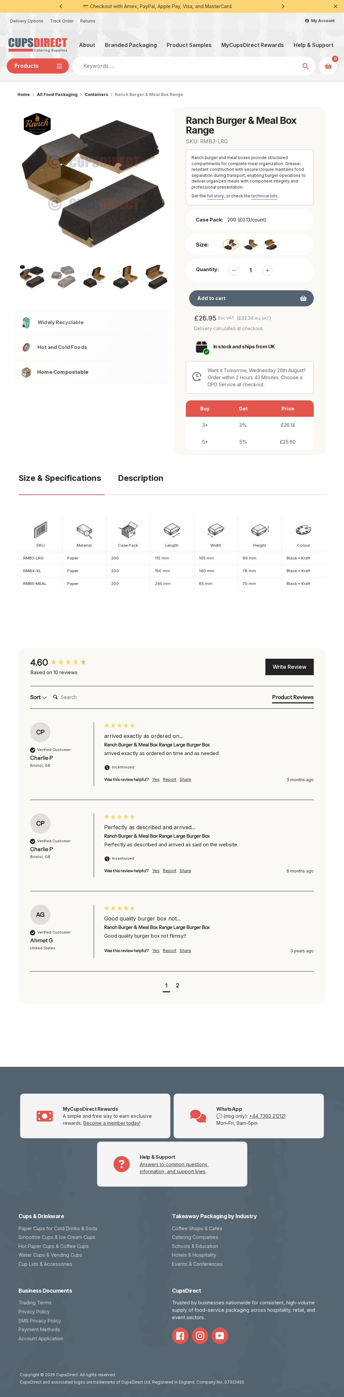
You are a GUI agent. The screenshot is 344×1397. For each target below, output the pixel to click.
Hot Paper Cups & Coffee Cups (53, 1246)
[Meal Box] (271, 244)
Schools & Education (195, 1246)
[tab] (293, 698)
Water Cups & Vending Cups (50, 1255)
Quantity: (207, 269)
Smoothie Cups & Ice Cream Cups (56, 1237)
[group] (65, 662)
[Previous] (61, 6)
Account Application (40, 1338)
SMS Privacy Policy (39, 1321)
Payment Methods (39, 1329)
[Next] (283, 6)
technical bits (264, 196)
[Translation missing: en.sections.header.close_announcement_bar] (335, 6)
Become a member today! (111, 1123)
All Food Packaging (57, 94)
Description (141, 478)
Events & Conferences (197, 1264)
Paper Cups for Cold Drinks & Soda (57, 1228)
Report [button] (169, 779)
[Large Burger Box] (230, 244)
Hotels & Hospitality (194, 1255)
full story (215, 196)
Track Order (62, 20)
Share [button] (185, 779)
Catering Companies (195, 1237)
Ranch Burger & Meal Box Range (149, 94)
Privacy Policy (34, 1311)
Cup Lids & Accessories (45, 1264)
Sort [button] (36, 697)
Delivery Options (26, 20)
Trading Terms (35, 1302)
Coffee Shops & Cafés (197, 1228)
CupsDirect (67, 1375)
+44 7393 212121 (267, 1116)
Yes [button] (156, 779)
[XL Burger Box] (251, 244)
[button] (166, 986)
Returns (87, 20)
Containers (96, 94)
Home (23, 94)
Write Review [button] (289, 666)
